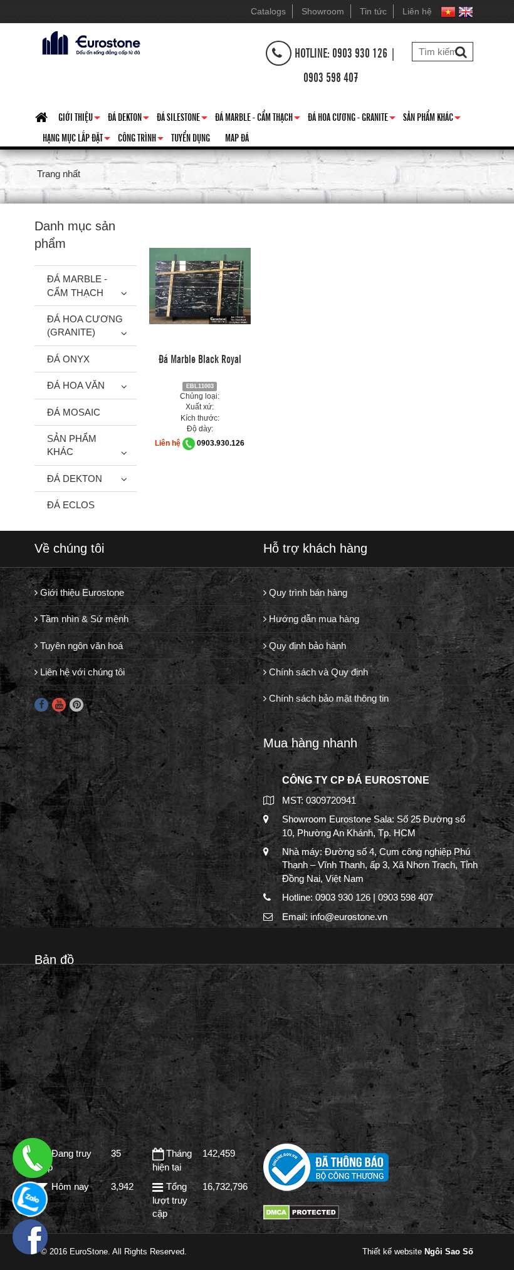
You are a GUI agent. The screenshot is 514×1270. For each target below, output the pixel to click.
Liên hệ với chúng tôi (81, 672)
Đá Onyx (68, 359)
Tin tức (373, 11)
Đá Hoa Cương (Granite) (85, 325)
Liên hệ (417, 11)
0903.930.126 (220, 443)
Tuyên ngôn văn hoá (80, 645)
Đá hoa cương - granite (352, 119)
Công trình (141, 139)
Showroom (323, 11)
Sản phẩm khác (432, 119)
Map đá (237, 137)
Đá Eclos (71, 504)
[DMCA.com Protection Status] (301, 1211)
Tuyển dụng (190, 137)
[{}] (89, 41)
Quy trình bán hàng (306, 592)
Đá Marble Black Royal (200, 358)
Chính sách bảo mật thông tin (327, 698)
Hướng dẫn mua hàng (312, 618)
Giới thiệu (79, 119)
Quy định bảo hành (306, 645)
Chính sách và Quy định (317, 672)
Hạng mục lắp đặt (76, 139)
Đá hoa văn (76, 385)
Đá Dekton (128, 119)
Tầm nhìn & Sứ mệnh (83, 618)
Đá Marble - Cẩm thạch (257, 119)
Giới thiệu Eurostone (81, 592)
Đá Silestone (182, 119)
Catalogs (268, 11)
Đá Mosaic (73, 412)
